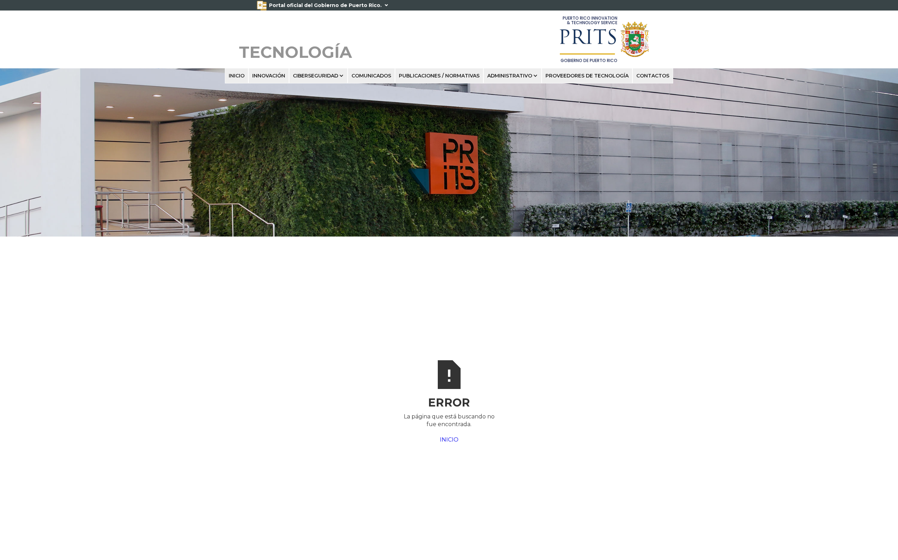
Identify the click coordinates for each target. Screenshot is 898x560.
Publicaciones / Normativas (439, 76)
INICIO (236, 76)
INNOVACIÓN (268, 76)
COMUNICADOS (371, 76)
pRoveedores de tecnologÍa (587, 76)
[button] (318, 75)
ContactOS (652, 76)
